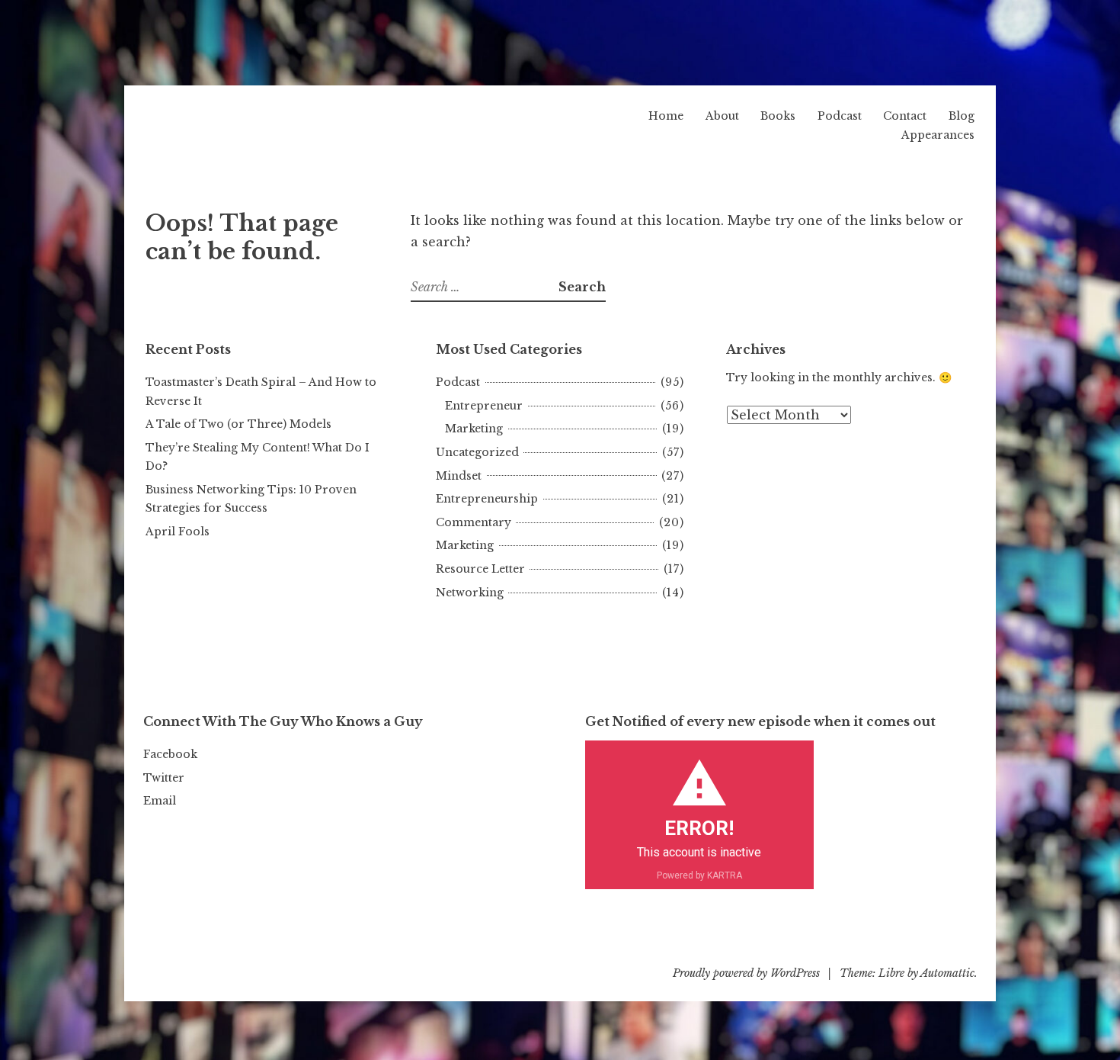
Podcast (840, 116)
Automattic (947, 973)
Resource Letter (480, 569)
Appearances (937, 135)
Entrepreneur (484, 406)
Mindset (459, 476)
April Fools (178, 531)
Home (665, 116)
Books (777, 116)
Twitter (163, 778)
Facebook (170, 754)
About (722, 116)
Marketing (474, 428)
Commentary (473, 522)
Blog (961, 116)
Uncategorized (477, 452)
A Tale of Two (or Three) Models (238, 424)
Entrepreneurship (487, 499)
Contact (904, 116)
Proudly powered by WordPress (746, 973)
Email (159, 801)
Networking (470, 592)
